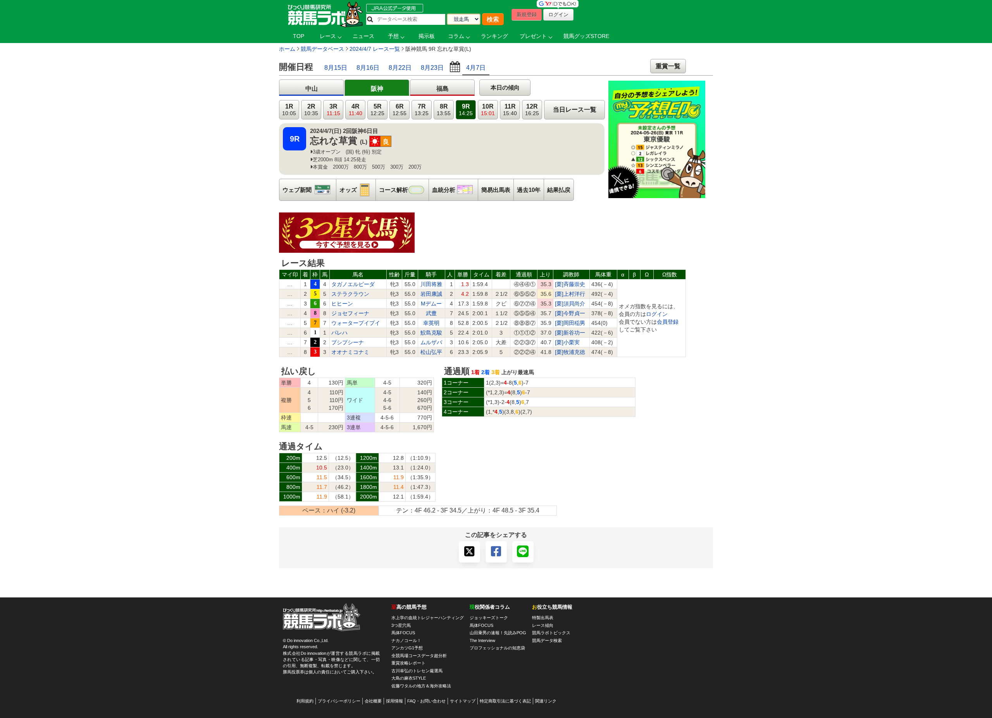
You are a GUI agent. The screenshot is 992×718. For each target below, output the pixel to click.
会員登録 (668, 322)
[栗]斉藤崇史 (570, 284)
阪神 (377, 88)
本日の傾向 (505, 87)
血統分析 (455, 189)
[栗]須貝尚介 (570, 303)
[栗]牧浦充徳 (570, 352)
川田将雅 (431, 284)
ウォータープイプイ (355, 323)
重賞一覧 (668, 66)
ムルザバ (431, 342)
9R (466, 110)
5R (377, 110)
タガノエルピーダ (353, 284)
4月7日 (476, 67)
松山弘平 (431, 352)
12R (532, 110)
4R (355, 110)
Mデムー (431, 303)
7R (422, 110)
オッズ (357, 189)
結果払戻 (558, 189)
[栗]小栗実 (567, 342)
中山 (311, 88)
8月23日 (432, 67)
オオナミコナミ (350, 352)
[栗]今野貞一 (570, 313)
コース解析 (404, 189)
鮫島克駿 (431, 333)
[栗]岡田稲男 (570, 323)
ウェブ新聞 (309, 189)
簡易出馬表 (495, 189)
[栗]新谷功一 (570, 333)
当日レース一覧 (574, 109)
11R (510, 110)
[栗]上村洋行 (570, 294)
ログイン (657, 314)
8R (444, 110)
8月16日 (367, 67)
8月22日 (400, 67)
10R (488, 110)
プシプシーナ (347, 342)
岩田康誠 (431, 294)
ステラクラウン (350, 294)
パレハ (339, 333)
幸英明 (431, 323)
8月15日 (335, 67)
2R (311, 110)
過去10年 (529, 189)
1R (289, 110)
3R (333, 110)
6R (399, 110)
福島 (442, 88)
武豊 (431, 313)
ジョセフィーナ (350, 313)
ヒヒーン (342, 303)
